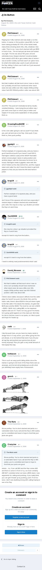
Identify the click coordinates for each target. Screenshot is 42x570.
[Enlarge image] (16, 398)
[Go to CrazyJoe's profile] (4, 445)
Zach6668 (12, 216)
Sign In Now (21, 532)
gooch (10, 376)
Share (21, 545)
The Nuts (12, 422)
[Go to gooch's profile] (4, 377)
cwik (10, 326)
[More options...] (38, 34)
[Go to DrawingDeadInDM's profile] (4, 125)
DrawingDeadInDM (16, 124)
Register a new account (21, 517)
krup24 (11, 181)
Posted (16, 35)
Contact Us (21, 566)
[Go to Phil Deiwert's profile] (4, 34)
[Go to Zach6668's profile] (4, 217)
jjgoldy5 (11, 144)
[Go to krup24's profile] (4, 182)
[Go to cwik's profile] (4, 327)
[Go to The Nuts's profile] (4, 423)
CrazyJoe (12, 444)
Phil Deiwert (8, 21)
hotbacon (12, 354)
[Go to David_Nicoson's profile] (4, 271)
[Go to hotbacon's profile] (4, 355)
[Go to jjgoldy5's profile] (4, 145)
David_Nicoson (14, 270)
